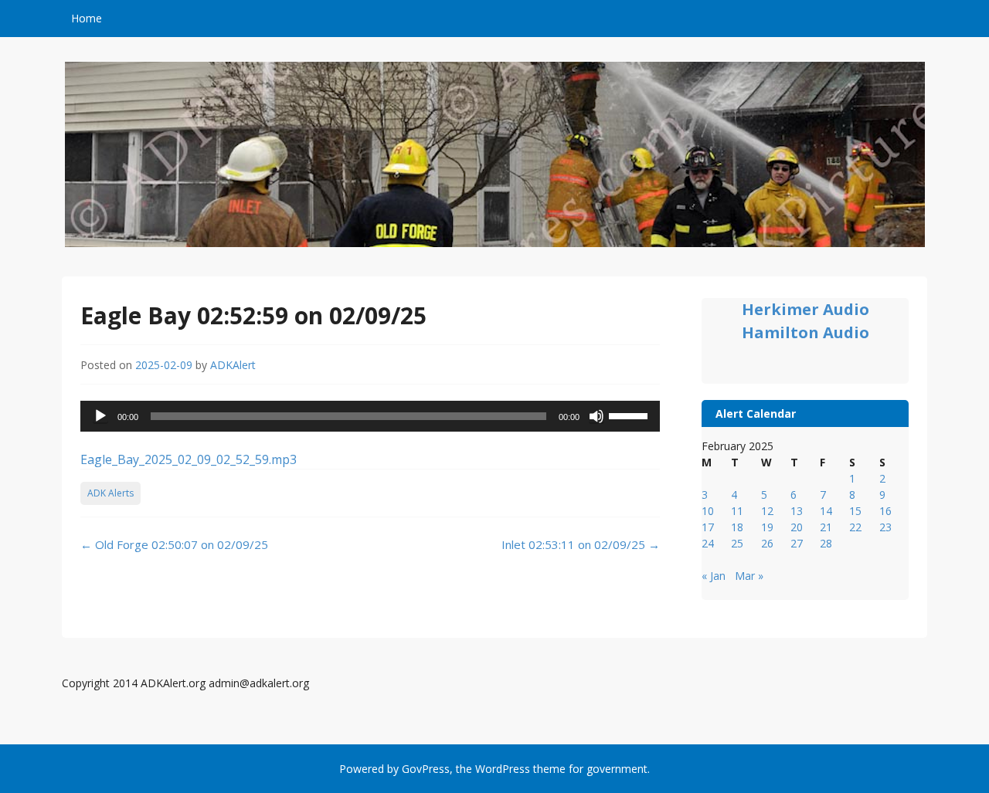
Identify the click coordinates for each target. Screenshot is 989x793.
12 (767, 510)
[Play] (100, 416)
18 (737, 527)
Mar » (749, 575)
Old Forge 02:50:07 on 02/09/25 (174, 544)
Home (86, 18)
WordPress (502, 768)
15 (855, 510)
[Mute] (596, 416)
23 (885, 527)
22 (855, 527)
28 (826, 543)
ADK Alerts (110, 493)
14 (826, 510)
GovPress (426, 768)
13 (796, 510)
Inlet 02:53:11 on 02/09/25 (580, 544)
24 (708, 543)
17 (708, 527)
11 (737, 510)
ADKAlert (233, 365)
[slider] (630, 415)
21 (826, 527)
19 (767, 527)
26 (767, 543)
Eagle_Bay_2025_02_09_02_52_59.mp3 (188, 459)
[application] (370, 416)
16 (885, 510)
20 (796, 527)
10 (708, 510)
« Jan (714, 575)
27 (796, 543)
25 (737, 543)
